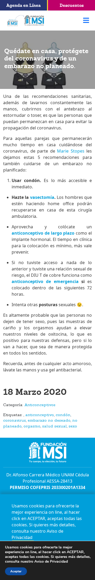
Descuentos (72, 5)
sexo (73, 426)
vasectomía (42, 197)
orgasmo (31, 426)
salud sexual (54, 426)
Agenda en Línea (23, 5)
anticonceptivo (39, 415)
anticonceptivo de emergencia (45, 281)
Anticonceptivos (39, 405)
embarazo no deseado (49, 421)
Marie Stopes (69, 151)
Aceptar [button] (16, 571)
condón (63, 415)
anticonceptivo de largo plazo (43, 233)
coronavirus (14, 421)
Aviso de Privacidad (51, 561)
